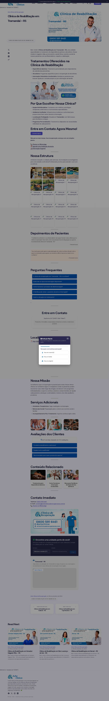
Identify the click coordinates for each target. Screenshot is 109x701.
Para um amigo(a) (48, 361)
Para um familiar (48, 357)
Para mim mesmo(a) (49, 352)
